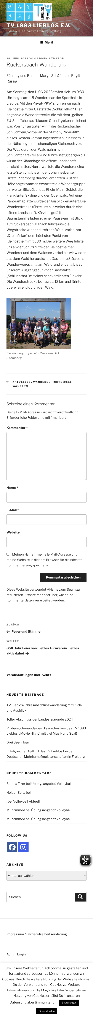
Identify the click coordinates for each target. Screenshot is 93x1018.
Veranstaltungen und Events (28, 675)
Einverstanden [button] (47, 1011)
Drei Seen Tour (17, 742)
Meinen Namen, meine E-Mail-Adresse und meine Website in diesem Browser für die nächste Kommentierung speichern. (44, 560)
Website (13, 532)
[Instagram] (23, 847)
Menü (49, 42)
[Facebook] (12, 847)
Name (12, 488)
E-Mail (12, 510)
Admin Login (16, 954)
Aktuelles (22, 381)
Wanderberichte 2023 (52, 381)
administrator (50, 58)
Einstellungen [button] (68, 1002)
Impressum (15, 934)
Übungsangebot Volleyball (51, 784)
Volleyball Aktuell (26, 801)
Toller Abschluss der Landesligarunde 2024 (39, 719)
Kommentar (17, 428)
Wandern (20, 386)
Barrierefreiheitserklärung (46, 934)
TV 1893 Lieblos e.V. (38, 25)
